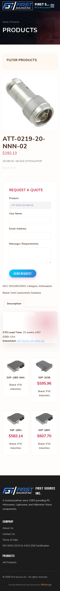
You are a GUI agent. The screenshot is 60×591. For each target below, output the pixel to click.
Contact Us (9, 534)
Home (5, 21)
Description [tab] (14, 303)
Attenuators (45, 286)
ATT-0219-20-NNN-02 (31, 341)
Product (13, 198)
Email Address (17, 228)
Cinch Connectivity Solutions (25, 293)
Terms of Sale (10, 540)
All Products (9, 562)
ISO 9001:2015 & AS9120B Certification (26, 545)
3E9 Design (46, 584)
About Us (8, 528)
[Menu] (53, 5)
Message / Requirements (23, 244)
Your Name (15, 213)
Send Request (23, 273)
